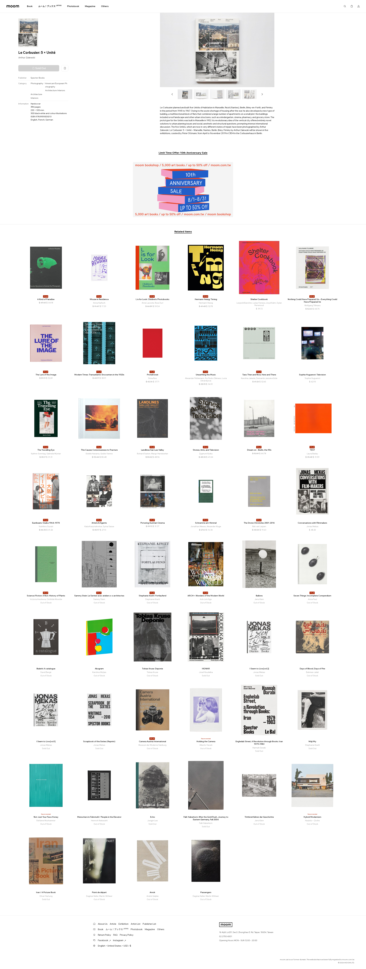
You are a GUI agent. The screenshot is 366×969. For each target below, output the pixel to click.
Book (30, 6)
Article (113, 924)
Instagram (118, 940)
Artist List (135, 924)
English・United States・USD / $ (114, 945)
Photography (37, 83)
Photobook (73, 6)
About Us (103, 924)
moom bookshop (13, 6)
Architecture (51, 90)
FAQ (115, 935)
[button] (172, 94)
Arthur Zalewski (26, 57)
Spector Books (38, 78)
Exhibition (124, 924)
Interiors (61, 90)
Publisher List (149, 924)
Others (105, 6)
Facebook (103, 940)
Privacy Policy (126, 935)
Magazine (90, 6)
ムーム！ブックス (49, 6)
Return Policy (104, 935)
